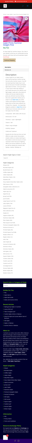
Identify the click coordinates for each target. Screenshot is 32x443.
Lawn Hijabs (10, 14)
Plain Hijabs (6, 220)
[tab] (16, 67)
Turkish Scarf (6, 263)
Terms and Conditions (10, 421)
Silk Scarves (6, 254)
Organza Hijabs (7, 215)
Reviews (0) (8, 70)
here (27, 432)
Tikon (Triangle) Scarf (9, 311)
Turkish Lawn (6, 261)
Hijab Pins (5, 194)
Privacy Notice (8, 418)
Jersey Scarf (6, 196)
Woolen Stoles (6, 273)
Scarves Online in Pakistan (11, 325)
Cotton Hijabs (6, 174)
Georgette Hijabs (14, 344)
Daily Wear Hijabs (7, 177)
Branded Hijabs (7, 167)
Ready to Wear (7, 234)
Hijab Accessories (7, 189)
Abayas (5, 165)
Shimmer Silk (6, 246)
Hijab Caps (6, 191)
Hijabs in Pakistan (9, 323)
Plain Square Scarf (8, 222)
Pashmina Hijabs (7, 218)
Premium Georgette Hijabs (10, 225)
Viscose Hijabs (7, 268)
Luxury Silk (6, 206)
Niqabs (5, 213)
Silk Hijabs (6, 251)
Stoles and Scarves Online (11, 300)
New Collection (7, 210)
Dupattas (5, 179)
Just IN (5, 198)
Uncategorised (7, 266)
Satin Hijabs (6, 242)
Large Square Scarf (8, 201)
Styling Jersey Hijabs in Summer (12, 307)
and (20, 428)
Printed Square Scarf (8, 232)
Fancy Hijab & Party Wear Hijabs (11, 182)
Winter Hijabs (6, 270)
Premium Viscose (7, 227)
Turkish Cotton (7, 258)
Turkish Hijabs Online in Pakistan (13, 314)
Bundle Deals (6, 170)
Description (8, 67)
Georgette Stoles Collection (10, 186)
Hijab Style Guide (8, 297)
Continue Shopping (9, 60)
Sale (4, 239)
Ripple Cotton (6, 237)
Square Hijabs (6, 256)
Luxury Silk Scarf (8, 309)
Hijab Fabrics (7, 295)
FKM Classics (6, 184)
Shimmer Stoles (7, 249)
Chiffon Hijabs (6, 172)
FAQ (5, 292)
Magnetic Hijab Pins (8, 208)
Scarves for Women (8, 244)
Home (4, 14)
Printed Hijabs (7, 230)
